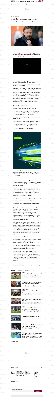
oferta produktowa (27, 384)
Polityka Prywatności (20, 371)
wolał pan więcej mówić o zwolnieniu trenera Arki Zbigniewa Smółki (26, 53)
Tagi (33, 270)
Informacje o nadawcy (20, 374)
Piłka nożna (17, 16)
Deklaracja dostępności (20, 375)
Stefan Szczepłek (16, 49)
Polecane (20, 270)
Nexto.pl (35, 373)
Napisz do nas (13, 373)
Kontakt (12, 372)
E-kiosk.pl (35, 371)
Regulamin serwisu (20, 373)
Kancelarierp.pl (36, 375)
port (30, 4)
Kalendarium (19, 384)
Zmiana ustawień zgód (20, 372)
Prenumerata (27, 373)
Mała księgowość (37, 374)
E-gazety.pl (36, 372)
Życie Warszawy (36, 377)
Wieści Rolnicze (36, 376)
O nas (11, 371)
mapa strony (13, 384)
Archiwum (27, 374)
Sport (13, 16)
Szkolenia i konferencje (14, 381)
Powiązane (13, 270)
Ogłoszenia (27, 372)
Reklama (26, 371)
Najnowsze (27, 270)
